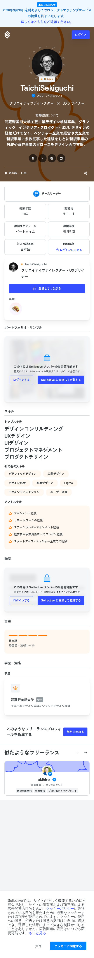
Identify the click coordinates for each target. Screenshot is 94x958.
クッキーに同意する (68, 946)
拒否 (38, 946)
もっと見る (37, 933)
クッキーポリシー (60, 909)
